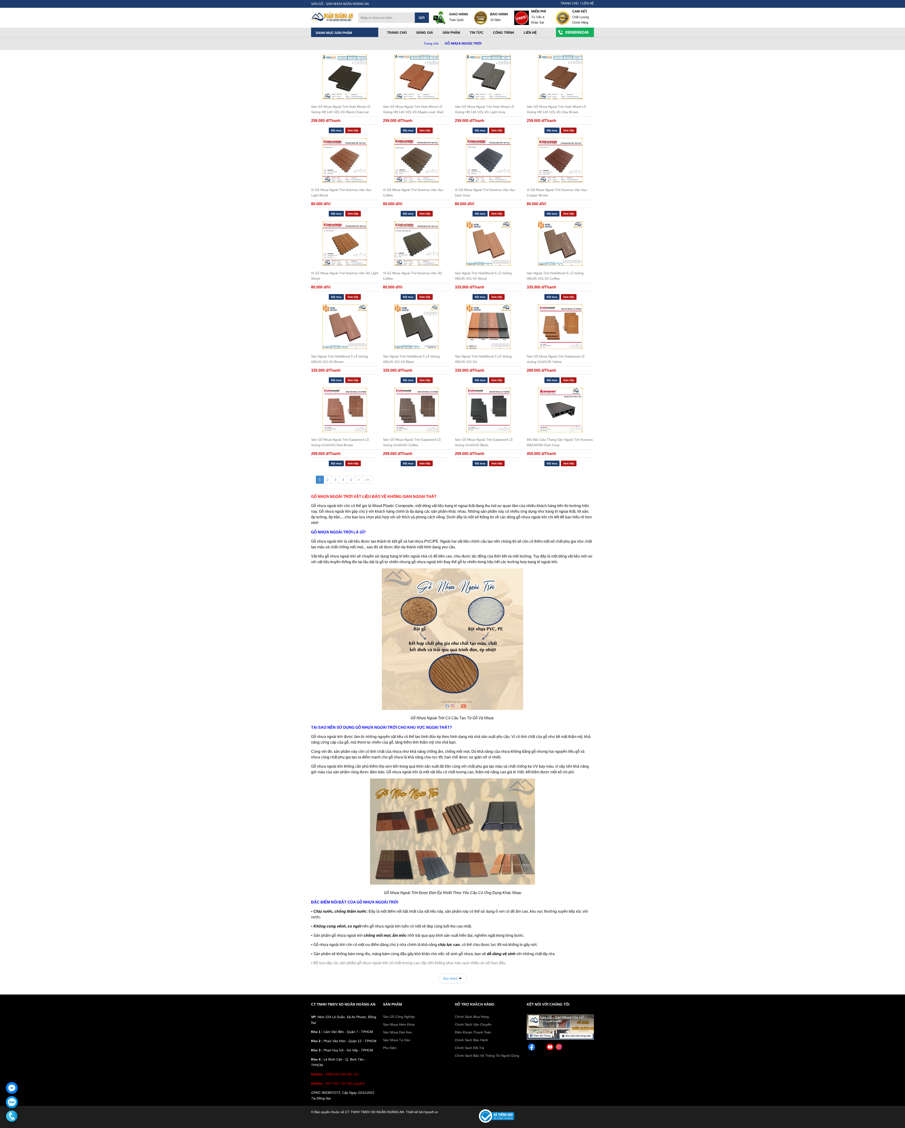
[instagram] (559, 1047)
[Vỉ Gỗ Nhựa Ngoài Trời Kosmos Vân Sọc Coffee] (416, 160)
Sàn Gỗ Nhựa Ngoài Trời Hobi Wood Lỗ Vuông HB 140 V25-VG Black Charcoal (340, 109)
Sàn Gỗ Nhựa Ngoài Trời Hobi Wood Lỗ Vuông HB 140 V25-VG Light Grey (484, 109)
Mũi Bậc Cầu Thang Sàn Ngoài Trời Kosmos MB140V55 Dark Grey (560, 442)
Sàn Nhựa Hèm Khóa (399, 1024)
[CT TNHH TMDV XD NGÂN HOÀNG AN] (332, 20)
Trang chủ (397, 32)
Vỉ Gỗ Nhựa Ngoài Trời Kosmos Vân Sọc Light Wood (341, 192)
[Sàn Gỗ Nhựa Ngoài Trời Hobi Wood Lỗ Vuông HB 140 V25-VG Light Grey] (488, 77)
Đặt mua (336, 130)
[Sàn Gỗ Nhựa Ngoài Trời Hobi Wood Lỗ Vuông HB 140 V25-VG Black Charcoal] (344, 77)
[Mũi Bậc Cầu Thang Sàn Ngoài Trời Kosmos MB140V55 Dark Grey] (560, 410)
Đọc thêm (450, 978)
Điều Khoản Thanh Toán (473, 1032)
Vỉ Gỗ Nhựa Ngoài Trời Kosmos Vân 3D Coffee (412, 275)
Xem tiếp (353, 130)
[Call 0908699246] (12, 1116)
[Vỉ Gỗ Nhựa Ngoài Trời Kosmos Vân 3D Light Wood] (344, 243)
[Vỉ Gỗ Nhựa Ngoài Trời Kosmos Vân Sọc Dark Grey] (488, 160)
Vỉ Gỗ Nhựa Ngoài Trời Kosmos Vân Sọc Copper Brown (557, 192)
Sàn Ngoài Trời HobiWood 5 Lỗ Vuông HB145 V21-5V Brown (339, 359)
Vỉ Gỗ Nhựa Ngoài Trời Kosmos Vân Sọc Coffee (413, 192)
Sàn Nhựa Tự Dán (396, 1040)
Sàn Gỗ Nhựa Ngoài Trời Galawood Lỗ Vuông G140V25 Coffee (412, 442)
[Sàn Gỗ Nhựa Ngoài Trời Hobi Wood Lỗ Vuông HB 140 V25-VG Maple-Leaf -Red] (416, 77)
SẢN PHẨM (392, 1004)
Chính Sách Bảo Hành (471, 1040)
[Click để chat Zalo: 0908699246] (12, 1102)
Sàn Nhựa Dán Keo (397, 1032)
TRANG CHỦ (569, 3)
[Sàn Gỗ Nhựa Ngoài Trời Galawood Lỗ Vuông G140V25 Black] (488, 410)
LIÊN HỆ (588, 3)
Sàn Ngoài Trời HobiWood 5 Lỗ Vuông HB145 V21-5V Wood (483, 275)
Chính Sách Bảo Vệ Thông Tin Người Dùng (487, 1055)
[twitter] (540, 1047)
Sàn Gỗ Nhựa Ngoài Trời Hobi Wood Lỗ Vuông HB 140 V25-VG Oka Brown (556, 109)
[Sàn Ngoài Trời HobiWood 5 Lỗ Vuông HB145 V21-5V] (488, 326)
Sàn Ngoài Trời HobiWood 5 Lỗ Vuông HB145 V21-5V (483, 359)
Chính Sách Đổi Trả (469, 1048)
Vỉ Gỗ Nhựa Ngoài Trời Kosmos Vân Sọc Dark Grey (485, 192)
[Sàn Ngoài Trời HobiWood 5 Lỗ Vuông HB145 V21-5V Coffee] (560, 243)
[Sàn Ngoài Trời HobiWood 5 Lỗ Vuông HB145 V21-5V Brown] (344, 326)
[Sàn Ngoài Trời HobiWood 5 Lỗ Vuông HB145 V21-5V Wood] (488, 243)
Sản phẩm (451, 32)
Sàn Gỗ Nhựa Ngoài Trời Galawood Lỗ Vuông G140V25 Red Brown (340, 442)
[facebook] (531, 1047)
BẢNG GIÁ (424, 32)
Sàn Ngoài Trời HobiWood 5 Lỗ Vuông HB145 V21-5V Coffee (555, 275)
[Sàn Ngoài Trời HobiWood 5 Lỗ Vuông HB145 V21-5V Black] (416, 326)
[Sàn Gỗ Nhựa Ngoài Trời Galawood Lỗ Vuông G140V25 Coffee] (416, 410)
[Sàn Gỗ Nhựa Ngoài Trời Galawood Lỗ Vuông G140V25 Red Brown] (344, 410)
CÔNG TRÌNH (503, 32)
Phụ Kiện (389, 1048)
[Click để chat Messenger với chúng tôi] (12, 1088)
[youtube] (549, 1047)
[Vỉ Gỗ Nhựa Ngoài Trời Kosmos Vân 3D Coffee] (416, 243)
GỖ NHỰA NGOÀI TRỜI (463, 43)
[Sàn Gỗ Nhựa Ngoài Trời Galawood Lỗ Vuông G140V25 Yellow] (560, 326)
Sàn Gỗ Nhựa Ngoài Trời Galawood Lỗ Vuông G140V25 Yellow (555, 359)
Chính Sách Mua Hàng (472, 1017)
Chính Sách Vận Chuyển (473, 1024)
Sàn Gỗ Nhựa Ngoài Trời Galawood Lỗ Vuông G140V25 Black (484, 442)
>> (367, 480)
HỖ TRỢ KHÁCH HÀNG (474, 1004)
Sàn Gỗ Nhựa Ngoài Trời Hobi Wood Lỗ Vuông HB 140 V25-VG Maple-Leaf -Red (413, 109)
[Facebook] (560, 1039)
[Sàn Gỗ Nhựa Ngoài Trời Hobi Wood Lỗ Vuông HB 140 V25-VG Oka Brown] (560, 77)
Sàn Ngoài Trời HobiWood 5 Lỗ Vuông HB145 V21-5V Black (411, 359)
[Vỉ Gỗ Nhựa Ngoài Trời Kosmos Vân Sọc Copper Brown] (560, 160)
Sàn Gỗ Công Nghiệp (399, 1017)
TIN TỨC (476, 32)
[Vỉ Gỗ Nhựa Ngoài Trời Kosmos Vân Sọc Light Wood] (344, 160)
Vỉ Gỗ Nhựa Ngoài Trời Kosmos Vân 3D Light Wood (344, 275)
